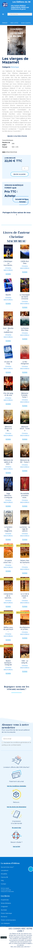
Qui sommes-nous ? (7, 867)
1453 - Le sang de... (24, 662)
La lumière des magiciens (8, 529)
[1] (29, 738)
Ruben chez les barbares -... (24, 562)
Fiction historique (6, 913)
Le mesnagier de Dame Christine (25, 297)
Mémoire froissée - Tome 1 (24, 395)
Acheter (22, 202)
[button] (20, 174)
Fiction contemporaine (8, 920)
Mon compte (26, 23)
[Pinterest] (9, 219)
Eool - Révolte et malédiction (8, 330)
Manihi (8, 295)
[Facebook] (4, 219)
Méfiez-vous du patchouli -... (8, 629)
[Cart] (5, 20)
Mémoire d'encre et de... (8, 429)
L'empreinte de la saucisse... (8, 596)
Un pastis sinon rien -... (8, 561)
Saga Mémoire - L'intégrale (8, 495)
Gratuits (3, 927)
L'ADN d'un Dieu (25, 262)
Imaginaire (4, 906)
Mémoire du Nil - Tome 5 (24, 461)
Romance (4, 916)
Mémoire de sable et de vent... (8, 462)
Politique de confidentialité (7, 891)
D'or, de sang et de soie (8, 394)
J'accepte (3, 937)
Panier (4, 23)
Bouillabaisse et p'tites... (25, 628)
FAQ (2, 880)
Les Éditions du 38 (21, 2)
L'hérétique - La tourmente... (8, 263)
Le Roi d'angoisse (25, 363)
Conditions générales (6, 890)
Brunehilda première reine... (25, 495)
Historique (15, 67)
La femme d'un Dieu (25, 329)
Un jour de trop (8, 363)
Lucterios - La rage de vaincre (25, 529)
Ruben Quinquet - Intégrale (8, 663)
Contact (3, 884)
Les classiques (5, 923)
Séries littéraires (6, 903)
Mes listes (14, 23)
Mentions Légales (5, 888)
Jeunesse (4, 910)
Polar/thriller (5, 900)
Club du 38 (4, 877)
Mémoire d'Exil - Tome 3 (25, 429)
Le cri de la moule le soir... (25, 596)
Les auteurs (4, 870)
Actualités (4, 874)
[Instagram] (20, 698)
